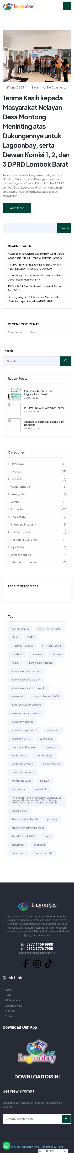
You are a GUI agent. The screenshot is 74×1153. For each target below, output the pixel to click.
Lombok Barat (45, 755)
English (50, 1150)
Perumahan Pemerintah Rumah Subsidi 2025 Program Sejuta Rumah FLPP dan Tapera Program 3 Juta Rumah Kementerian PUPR (37, 800)
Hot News (38, 464)
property (52, 819)
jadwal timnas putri (22, 721)
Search (64, 228)
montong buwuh (21, 780)
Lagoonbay (46, 738)
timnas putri (18, 853)
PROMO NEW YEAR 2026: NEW (44, 408)
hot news (37, 654)
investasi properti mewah (26, 713)
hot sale (56, 654)
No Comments (56, 87)
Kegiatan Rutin (38, 486)
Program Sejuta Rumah (25, 819)
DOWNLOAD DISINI (37, 1076)
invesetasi (17, 696)
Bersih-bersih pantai (49, 628)
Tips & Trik (38, 547)
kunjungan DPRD (21, 738)
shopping (39, 844)
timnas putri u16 (43, 853)
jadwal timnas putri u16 (24, 730)
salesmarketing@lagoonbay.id (37, 952)
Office (38, 501)
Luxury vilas (38, 494)
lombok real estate (22, 763)
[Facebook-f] (25, 963)
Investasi (38, 471)
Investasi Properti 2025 (46, 696)
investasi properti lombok (26, 704)
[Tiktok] (48, 963)
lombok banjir (19, 755)
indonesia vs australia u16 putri (28, 687)
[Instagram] (37, 963)
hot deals (17, 654)
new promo (18, 789)
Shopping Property (38, 524)
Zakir (35, 87)
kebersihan (53, 730)
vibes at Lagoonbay (38, 562)
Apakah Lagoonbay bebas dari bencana (44, 423)
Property (38, 509)
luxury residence (52, 763)
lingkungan (51, 747)
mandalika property (23, 772)
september (18, 844)
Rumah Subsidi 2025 (23, 836)
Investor (38, 479)
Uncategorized (38, 555)
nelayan (44, 780)
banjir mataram (20, 628)
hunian (15, 662)
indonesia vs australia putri (26, 671)
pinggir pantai (19, 810)
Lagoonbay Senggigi (23, 747)
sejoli (47, 836)
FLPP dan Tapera (51, 645)
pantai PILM (40, 789)
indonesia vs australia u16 (26, 679)
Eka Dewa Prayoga (22, 645)
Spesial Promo (38, 532)
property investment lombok (28, 827)
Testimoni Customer (38, 539)
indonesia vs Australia (41, 662)
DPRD (31, 637)
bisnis (15, 637)
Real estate (38, 517)
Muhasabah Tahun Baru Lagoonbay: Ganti (39, 392)
